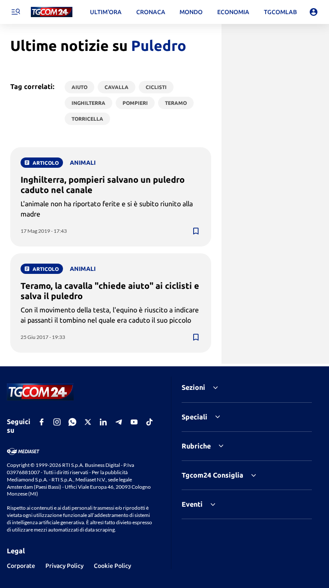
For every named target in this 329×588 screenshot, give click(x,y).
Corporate (21, 565)
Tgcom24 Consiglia (212, 475)
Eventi (192, 504)
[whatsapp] (72, 422)
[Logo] (51, 12)
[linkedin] (103, 422)
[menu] (15, 12)
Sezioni (193, 387)
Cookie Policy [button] (112, 565)
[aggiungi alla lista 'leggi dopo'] (196, 231)
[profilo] (313, 12)
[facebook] (41, 422)
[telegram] (118, 422)
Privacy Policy (64, 565)
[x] (88, 422)
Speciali (194, 417)
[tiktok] (149, 422)
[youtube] (134, 422)
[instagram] (57, 422)
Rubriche (196, 446)
